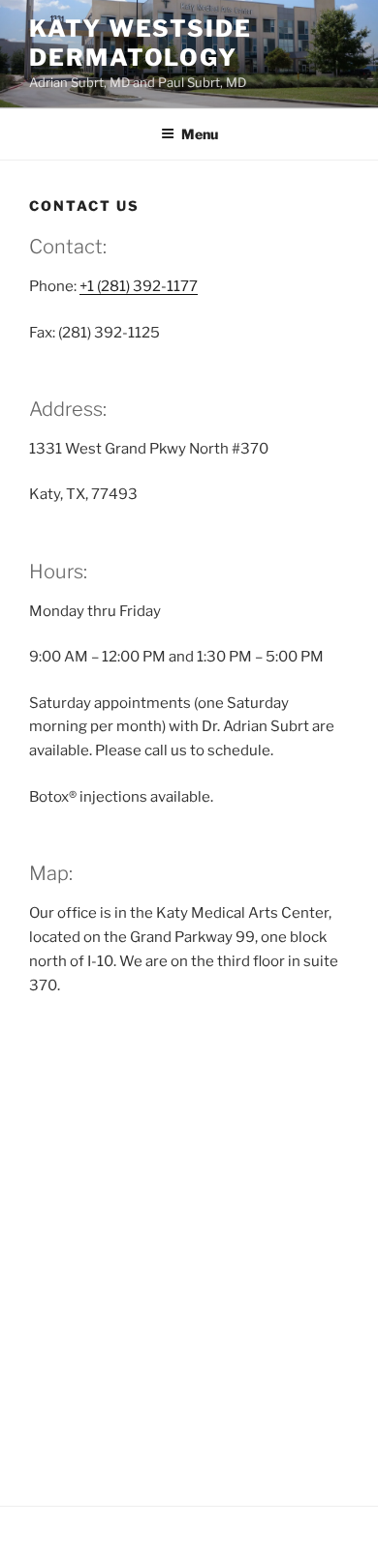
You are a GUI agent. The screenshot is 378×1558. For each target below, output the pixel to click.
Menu (199, 134)
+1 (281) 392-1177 (138, 286)
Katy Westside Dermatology (140, 43)
